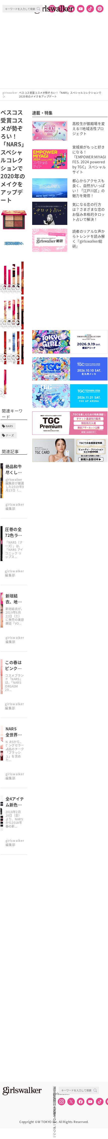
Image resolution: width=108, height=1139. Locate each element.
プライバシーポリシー (54, 1110)
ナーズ (10, 435)
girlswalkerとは (56, 1093)
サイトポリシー (54, 1104)
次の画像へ (13, 243)
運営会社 (54, 1088)
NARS (9, 426)
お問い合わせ (54, 1099)
